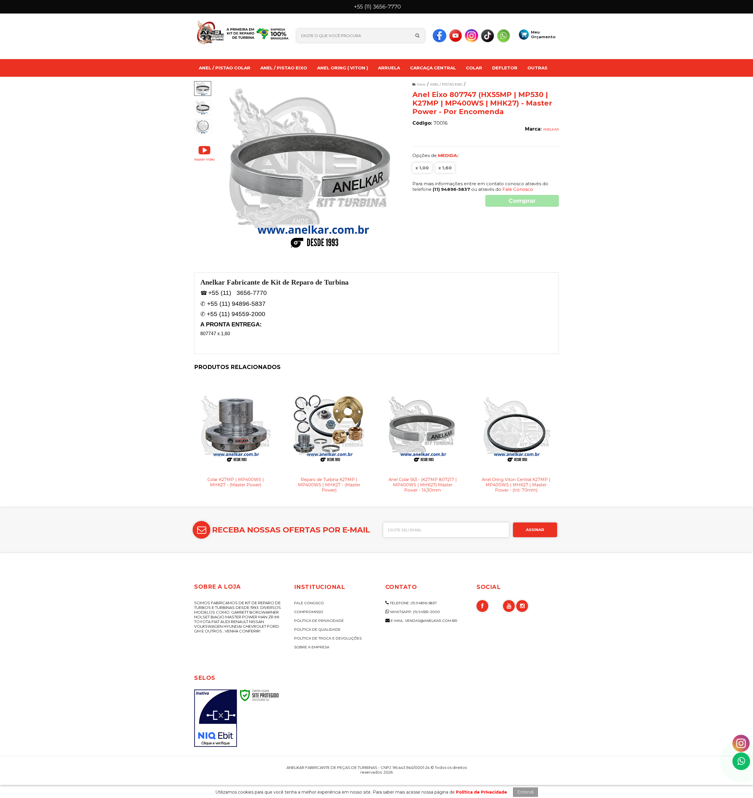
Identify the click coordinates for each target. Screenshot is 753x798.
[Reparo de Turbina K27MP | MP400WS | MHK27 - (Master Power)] (329, 439)
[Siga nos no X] (496, 606)
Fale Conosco (517, 189)
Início (421, 84)
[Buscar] (417, 35)
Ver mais (235, 465)
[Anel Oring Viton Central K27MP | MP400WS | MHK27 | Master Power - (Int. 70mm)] (516, 439)
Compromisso (308, 612)
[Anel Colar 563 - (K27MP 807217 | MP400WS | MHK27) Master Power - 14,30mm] (423, 439)
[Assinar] (535, 529)
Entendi (525, 792)
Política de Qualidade (317, 629)
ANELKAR (551, 129)
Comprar (522, 200)
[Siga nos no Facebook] (439, 35)
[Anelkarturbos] (225, 34)
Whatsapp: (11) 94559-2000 (414, 612)
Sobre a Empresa (311, 647)
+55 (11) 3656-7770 (377, 7)
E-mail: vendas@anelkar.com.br (423, 620)
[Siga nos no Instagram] (471, 35)
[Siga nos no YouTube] (455, 35)
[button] (204, 153)
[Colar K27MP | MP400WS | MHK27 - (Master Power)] (235, 439)
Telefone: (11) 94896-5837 (413, 603)
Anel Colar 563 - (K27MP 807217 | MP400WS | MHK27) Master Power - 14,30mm (423, 485)
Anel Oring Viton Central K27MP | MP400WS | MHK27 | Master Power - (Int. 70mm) (516, 485)
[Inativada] (215, 718)
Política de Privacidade (319, 620)
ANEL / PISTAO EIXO (446, 84)
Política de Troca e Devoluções (327, 638)
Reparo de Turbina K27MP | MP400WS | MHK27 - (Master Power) (329, 485)
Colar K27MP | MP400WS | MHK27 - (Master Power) (235, 482)
